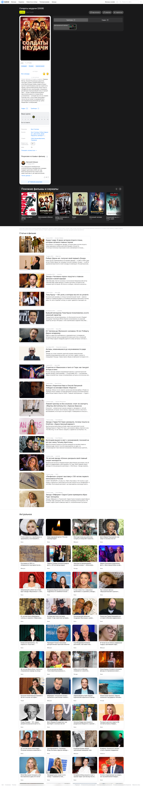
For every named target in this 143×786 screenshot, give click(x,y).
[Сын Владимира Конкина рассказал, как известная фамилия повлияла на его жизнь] (84, 637)
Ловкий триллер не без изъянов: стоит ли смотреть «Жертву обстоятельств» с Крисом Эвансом (67, 405)
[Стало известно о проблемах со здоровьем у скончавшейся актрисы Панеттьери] (31, 531)
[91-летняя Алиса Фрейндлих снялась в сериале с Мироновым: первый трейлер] (31, 610)
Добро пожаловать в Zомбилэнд (62, 218)
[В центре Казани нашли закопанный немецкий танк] (84, 742)
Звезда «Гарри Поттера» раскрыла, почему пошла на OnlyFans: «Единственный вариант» (67, 423)
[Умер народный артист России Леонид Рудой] (58, 531)
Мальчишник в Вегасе (45, 217)
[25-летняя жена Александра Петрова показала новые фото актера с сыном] (31, 742)
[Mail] (2, 2)
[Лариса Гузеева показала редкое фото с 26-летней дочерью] (58, 557)
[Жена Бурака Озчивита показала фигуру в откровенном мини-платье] (111, 663)
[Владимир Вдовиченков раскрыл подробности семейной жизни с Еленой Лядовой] (58, 584)
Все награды (25, 74)
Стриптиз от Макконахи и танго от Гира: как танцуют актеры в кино (67, 368)
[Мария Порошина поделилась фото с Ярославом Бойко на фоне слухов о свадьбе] (111, 557)
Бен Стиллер (35, 129)
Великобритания (40, 138)
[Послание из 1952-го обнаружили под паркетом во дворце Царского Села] (31, 557)
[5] (34, 119)
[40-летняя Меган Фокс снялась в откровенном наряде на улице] (31, 663)
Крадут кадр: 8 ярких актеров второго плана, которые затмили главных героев (64, 241)
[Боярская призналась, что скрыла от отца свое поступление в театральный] (31, 637)
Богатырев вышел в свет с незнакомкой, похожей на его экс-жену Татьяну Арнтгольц (67, 441)
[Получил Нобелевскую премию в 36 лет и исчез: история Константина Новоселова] (31, 690)
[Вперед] (120, 188)
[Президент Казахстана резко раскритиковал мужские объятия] (58, 637)
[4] (31, 119)
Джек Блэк (37, 134)
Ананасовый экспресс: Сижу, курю (113, 218)
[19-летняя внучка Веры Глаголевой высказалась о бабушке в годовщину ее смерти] (58, 663)
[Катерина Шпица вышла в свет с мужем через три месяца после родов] (84, 769)
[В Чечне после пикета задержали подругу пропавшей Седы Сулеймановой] (111, 637)
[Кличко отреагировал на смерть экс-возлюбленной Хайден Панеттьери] (111, 769)
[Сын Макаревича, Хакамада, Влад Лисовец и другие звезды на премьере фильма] (58, 742)
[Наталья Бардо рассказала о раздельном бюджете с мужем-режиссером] (84, 716)
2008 (21, 63)
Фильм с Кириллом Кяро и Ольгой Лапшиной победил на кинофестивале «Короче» (64, 387)
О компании (8, 784)
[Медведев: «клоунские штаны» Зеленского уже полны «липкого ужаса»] (58, 690)
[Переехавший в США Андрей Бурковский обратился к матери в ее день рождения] (84, 690)
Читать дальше (25, 175)
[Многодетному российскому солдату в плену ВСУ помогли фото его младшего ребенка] (84, 531)
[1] (23, 119)
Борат (74, 217)
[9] (45, 119)
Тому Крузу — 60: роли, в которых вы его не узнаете (67, 295)
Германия (34, 140)
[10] (47, 119)
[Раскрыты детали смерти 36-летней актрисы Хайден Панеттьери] (111, 716)
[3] (28, 119)
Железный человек (95, 217)
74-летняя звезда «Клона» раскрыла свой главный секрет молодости (66, 459)
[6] (36, 119)
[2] (25, 119)
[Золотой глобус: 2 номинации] (47, 73)
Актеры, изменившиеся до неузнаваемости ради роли (66, 350)
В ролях (23, 132)
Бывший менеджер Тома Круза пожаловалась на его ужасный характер (67, 314)
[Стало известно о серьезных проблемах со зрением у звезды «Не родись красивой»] (84, 584)
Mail (3, 784)
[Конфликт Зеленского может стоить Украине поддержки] (111, 742)
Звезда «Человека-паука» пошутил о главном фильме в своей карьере (64, 277)
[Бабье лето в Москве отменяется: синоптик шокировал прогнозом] (84, 663)
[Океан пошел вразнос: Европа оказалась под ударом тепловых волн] (111, 690)
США (32, 138)
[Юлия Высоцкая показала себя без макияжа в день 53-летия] (31, 769)
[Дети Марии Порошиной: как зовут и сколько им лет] (111, 531)
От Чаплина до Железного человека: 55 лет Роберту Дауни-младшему (67, 332)
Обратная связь (136, 784)
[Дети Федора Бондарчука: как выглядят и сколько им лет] (58, 716)
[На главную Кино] (6, 2)
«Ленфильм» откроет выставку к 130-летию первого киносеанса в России (67, 477)
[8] (42, 119)
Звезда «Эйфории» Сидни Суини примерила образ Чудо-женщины (66, 496)
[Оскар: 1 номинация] (44, 73)
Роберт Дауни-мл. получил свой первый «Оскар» (66, 258)
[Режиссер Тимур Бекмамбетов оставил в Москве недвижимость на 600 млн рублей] (111, 610)
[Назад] (116, 188)
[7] (39, 119)
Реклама (14, 784)
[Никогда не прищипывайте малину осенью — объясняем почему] (84, 557)
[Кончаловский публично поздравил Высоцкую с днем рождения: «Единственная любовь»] (84, 610)
